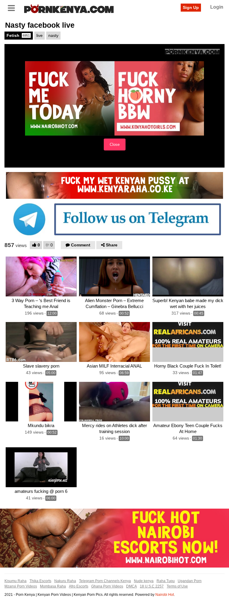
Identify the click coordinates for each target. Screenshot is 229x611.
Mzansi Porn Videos (20, 586)
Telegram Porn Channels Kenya (105, 581)
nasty (53, 35)
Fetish (18, 35)
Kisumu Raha (15, 581)
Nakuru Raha (65, 581)
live (39, 35)
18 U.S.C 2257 (152, 586)
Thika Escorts (40, 581)
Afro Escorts (78, 586)
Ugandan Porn (190, 581)
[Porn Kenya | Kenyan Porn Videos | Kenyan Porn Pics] (68, 8)
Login (216, 7)
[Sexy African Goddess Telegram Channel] (114, 219)
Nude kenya (144, 581)
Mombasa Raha (53, 586)
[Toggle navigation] (13, 7)
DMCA (131, 586)
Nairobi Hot (164, 595)
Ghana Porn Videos (107, 586)
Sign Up (191, 7)
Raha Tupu (166, 581)
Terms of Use (177, 586)
